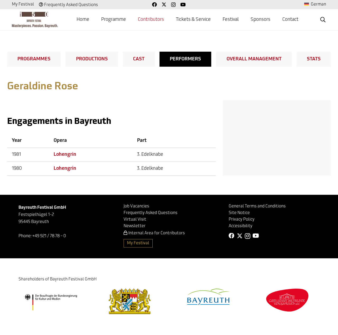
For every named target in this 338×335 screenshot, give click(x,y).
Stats (314, 59)
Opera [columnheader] (60, 140)
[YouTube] (183, 4)
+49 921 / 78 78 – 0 (49, 236)
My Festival (23, 4)
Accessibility (240, 226)
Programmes (33, 59)
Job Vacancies (136, 206)
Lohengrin (65, 154)
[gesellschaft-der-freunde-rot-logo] (287, 300)
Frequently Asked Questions (71, 5)
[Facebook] (154, 4)
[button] (323, 19)
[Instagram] (173, 4)
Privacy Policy (242, 219)
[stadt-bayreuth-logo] (208, 297)
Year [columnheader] (17, 140)
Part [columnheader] (142, 140)
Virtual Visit (135, 219)
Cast (138, 59)
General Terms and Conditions (257, 206)
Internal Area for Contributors (156, 233)
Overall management (254, 59)
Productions (92, 59)
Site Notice (239, 213)
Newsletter (134, 226)
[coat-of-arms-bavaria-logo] (130, 301)
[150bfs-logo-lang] (35, 20)
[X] (164, 4)
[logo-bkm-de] (50, 302)
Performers (185, 59)
